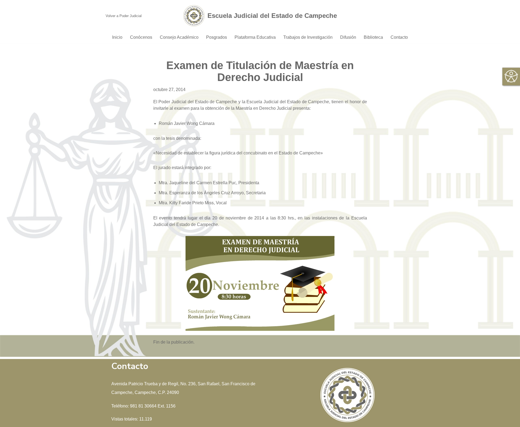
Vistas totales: (125, 419)
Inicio (117, 37)
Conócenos (141, 37)
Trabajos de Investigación (308, 37)
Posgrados (216, 37)
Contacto (399, 37)
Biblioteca (373, 37)
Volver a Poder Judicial (124, 16)
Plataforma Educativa (255, 37)
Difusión (348, 37)
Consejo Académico (179, 37)
